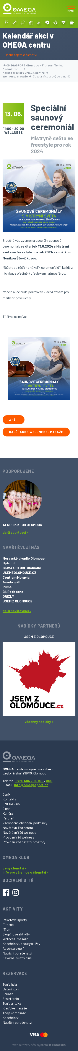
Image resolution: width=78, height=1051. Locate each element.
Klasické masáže (15, 1008)
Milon (6, 929)
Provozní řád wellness (18, 837)
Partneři (9, 818)
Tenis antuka (12, 1003)
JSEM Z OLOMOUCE (17, 601)
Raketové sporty (15, 920)
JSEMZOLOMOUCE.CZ (19, 572)
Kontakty (9, 799)
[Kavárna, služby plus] (72, 22)
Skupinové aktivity (16, 934)
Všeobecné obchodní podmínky (25, 823)
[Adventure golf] (55, 22)
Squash (8, 994)
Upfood (9, 563)
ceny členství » (14, 868)
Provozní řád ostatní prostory (24, 842)
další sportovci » (15, 532)
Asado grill (11, 582)
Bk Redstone (13, 591)
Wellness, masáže (15, 76)
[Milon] (23, 22)
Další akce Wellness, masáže (36, 432)
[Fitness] (14, 22)
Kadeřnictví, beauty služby (21, 944)
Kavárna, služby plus (17, 958)
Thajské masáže (14, 1013)
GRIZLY (8, 596)
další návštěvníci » (17, 611)
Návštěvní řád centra (18, 828)
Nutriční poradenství (17, 953)
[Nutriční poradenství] (63, 22)
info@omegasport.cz (31, 785)
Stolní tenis (11, 998)
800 (49, 781)
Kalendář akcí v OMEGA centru (24, 72)
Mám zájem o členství (21, 55)
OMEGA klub (11, 804)
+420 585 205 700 (29, 781)
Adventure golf (13, 948)
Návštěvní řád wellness (19, 832)
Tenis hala (10, 984)
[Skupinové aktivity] (31, 22)
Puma (7, 587)
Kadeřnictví (11, 1018)
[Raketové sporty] (6, 22)
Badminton (11, 989)
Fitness (8, 924)
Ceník (6, 794)
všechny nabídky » (39, 721)
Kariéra (8, 813)
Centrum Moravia (16, 577)
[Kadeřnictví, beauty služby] (47, 22)
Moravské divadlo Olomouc (24, 558)
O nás (6, 808)
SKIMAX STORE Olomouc (22, 568)
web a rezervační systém (39, 1045)
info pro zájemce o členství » (25, 872)
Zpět (13, 419)
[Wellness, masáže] (39, 22)
